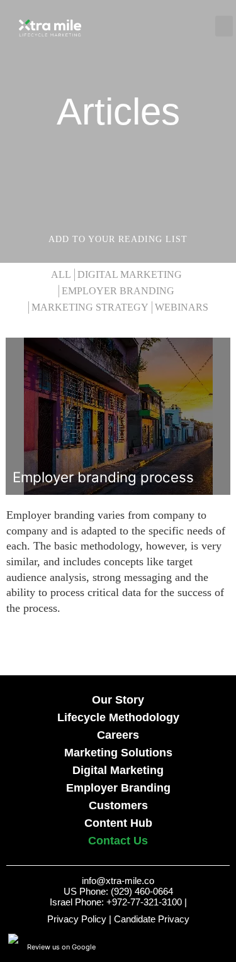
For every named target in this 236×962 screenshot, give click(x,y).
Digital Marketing (129, 274)
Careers (118, 735)
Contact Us (118, 840)
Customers (118, 805)
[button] (164, 26)
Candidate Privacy (151, 919)
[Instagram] (153, 946)
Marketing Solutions (118, 752)
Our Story (118, 700)
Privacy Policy (76, 919)
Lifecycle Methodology (118, 717)
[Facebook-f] (188, 946)
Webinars (181, 307)
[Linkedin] (223, 946)
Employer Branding (118, 291)
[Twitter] (205, 946)
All (61, 274)
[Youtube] (170, 946)
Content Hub (118, 823)
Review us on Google (61, 947)
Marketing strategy (90, 307)
